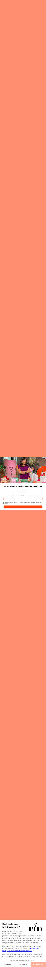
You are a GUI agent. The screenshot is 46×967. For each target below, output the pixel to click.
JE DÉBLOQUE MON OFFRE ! (23, 507)
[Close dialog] (44, 458)
